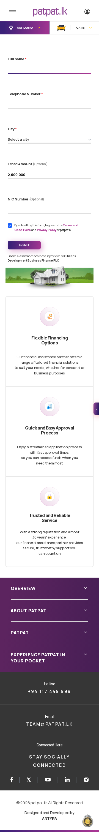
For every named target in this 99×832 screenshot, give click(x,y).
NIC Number (26, 199)
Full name (17, 58)
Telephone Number (25, 93)
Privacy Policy (47, 230)
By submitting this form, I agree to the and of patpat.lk (46, 227)
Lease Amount (28, 163)
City (12, 128)
